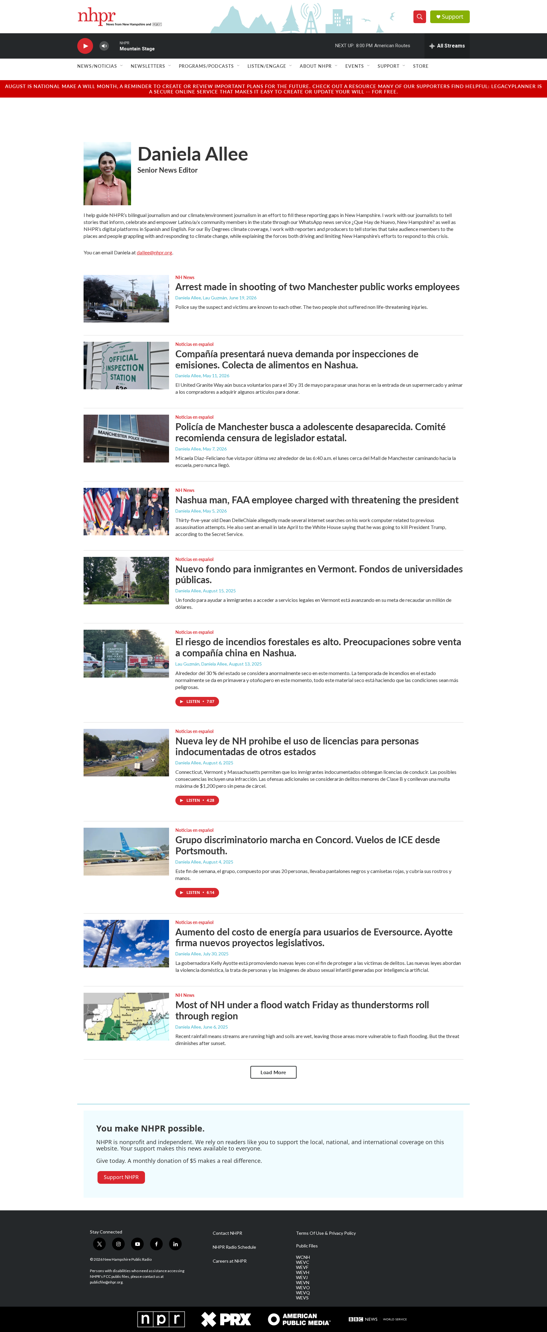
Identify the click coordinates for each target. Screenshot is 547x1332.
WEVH (302, 1272)
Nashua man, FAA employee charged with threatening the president (317, 499)
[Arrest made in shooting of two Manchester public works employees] (126, 298)
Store (421, 66)
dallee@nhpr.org (154, 252)
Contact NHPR (227, 1233)
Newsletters (148, 66)
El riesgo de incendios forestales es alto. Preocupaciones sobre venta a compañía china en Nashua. (318, 647)
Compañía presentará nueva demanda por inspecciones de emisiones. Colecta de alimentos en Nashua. (296, 359)
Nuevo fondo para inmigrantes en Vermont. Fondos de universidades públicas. (319, 574)
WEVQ (303, 1292)
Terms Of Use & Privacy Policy (326, 1233)
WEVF (302, 1267)
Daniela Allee (188, 375)
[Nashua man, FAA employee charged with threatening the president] (126, 511)
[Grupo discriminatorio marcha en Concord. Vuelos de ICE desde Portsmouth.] (126, 851)
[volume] (104, 46)
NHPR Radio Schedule (234, 1247)
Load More (273, 1072)
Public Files (307, 1245)
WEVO (303, 1287)
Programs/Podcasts (206, 66)
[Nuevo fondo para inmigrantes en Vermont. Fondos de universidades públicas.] (126, 580)
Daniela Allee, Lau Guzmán (201, 297)
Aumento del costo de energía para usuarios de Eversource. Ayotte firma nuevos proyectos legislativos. (314, 937)
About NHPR (316, 66)
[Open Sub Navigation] (121, 65)
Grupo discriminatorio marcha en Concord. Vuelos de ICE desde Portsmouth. (307, 845)
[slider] (114, 45)
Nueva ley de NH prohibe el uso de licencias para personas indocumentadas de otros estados (297, 746)
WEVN (302, 1282)
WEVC (302, 1262)
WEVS (302, 1297)
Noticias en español (194, 344)
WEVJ (302, 1277)
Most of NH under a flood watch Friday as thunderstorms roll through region (302, 1010)
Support (452, 16)
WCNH (303, 1257)
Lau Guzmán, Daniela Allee (201, 663)
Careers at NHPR (230, 1261)
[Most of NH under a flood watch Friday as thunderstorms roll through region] (126, 1016)
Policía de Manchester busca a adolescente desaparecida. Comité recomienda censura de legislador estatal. (310, 432)
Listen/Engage (267, 66)
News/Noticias (97, 66)
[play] (85, 46)
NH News (184, 277)
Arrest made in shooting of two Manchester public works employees (317, 286)
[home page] (119, 16)
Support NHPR (121, 1177)
